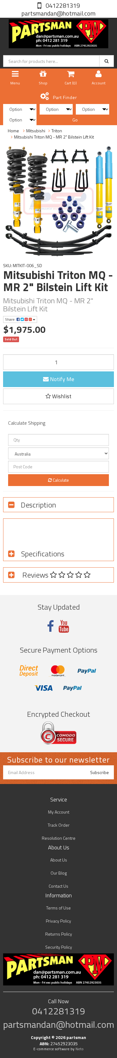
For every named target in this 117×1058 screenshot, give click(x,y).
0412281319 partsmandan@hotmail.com (58, 9)
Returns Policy (58, 934)
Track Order (59, 825)
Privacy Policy (58, 921)
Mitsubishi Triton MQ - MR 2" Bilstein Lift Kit (54, 137)
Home (13, 130)
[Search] (106, 61)
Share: (11, 319)
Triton (56, 130)
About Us (58, 860)
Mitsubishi (35, 130)
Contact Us (58, 886)
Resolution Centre (59, 838)
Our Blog (59, 873)
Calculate (60, 480)
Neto (80, 1048)
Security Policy (58, 947)
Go (75, 119)
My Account (58, 812)
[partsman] (59, 32)
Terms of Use (58, 907)
